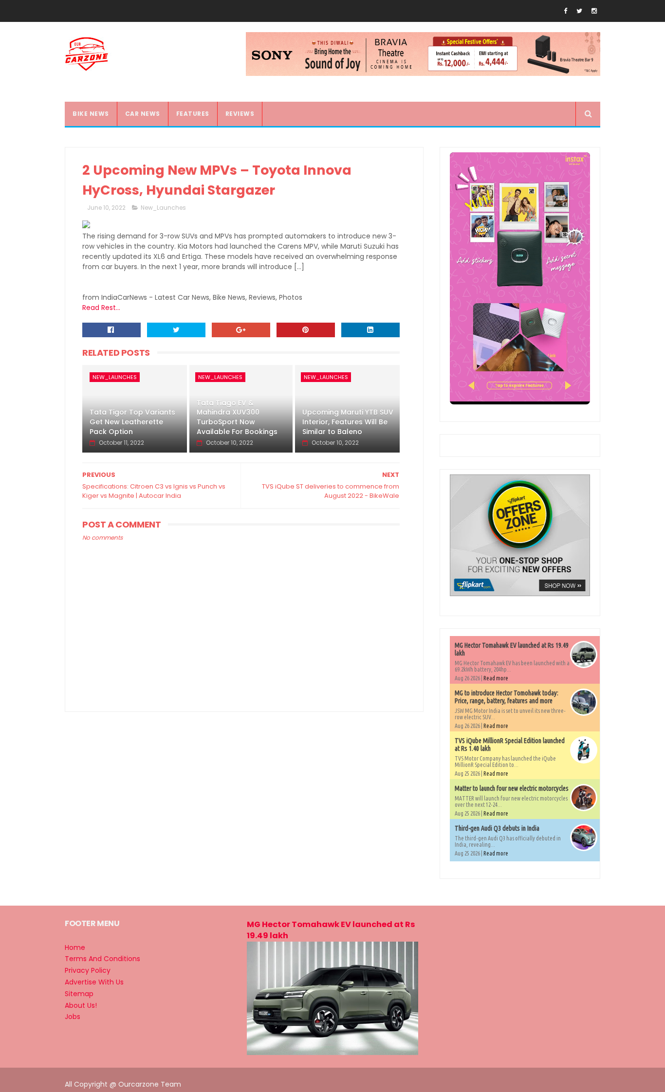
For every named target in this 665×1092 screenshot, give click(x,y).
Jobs (72, 1016)
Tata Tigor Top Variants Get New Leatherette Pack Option (132, 421)
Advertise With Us (94, 982)
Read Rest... (101, 307)
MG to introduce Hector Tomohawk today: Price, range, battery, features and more (506, 697)
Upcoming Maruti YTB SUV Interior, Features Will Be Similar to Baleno (347, 421)
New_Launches (163, 207)
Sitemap (79, 994)
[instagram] (594, 11)
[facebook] (565, 11)
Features (192, 113)
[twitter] (579, 11)
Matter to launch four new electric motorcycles (512, 788)
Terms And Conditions (102, 959)
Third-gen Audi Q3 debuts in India (497, 828)
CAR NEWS (142, 113)
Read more (495, 678)
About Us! (81, 1005)
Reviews (240, 113)
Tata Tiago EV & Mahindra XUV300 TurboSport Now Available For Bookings (237, 417)
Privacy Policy (88, 970)
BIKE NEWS (91, 113)
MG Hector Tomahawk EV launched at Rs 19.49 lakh (331, 930)
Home (75, 947)
